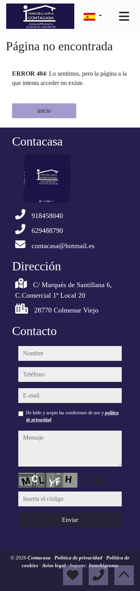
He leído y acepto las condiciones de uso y (72, 416)
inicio (44, 110)
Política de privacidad (78, 558)
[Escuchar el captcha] (100, 480)
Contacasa (40, 558)
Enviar (70, 519)
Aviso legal (54, 565)
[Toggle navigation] (124, 16)
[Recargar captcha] (85, 480)
